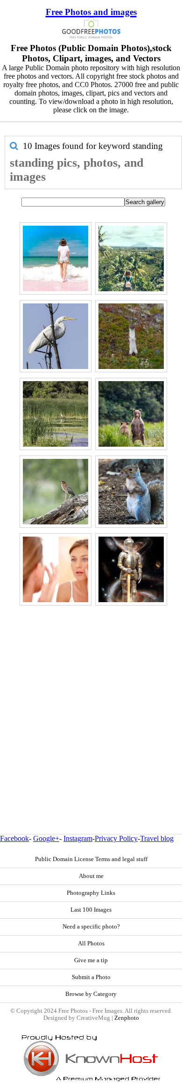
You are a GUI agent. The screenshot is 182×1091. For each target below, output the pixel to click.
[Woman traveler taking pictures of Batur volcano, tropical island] (131, 258)
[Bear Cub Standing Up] (131, 414)
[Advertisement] (91, 699)
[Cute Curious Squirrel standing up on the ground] (131, 492)
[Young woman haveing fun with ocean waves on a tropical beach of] (55, 258)
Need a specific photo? (91, 926)
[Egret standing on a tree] (55, 336)
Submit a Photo (91, 977)
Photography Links (91, 893)
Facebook (14, 838)
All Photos (91, 943)
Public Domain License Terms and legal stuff (91, 859)
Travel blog (157, 838)
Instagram (77, 838)
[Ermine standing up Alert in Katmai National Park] (131, 336)
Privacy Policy (116, 838)
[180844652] (55, 569)
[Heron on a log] (55, 492)
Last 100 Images (91, 910)
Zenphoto (126, 1018)
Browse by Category (91, 994)
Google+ (46, 838)
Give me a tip (91, 960)
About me (91, 876)
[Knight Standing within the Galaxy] (131, 569)
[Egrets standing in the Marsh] (55, 414)
